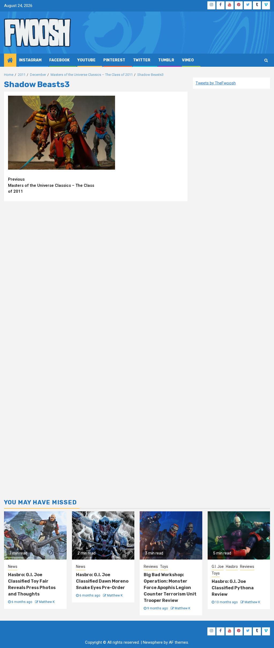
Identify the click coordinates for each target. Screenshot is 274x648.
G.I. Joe (218, 566)
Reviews (151, 566)
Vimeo (188, 60)
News (12, 566)
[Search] (266, 60)
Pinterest (114, 60)
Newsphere (153, 642)
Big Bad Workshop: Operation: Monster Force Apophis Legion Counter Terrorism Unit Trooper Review (170, 587)
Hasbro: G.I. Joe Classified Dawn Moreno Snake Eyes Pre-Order (102, 581)
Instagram (30, 60)
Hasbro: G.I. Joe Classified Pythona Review (233, 588)
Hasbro (232, 566)
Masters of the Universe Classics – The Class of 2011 (51, 185)
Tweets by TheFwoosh (216, 83)
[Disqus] (96, 274)
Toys (164, 566)
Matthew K (47, 602)
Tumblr (166, 60)
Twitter (141, 60)
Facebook (59, 60)
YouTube (86, 60)
